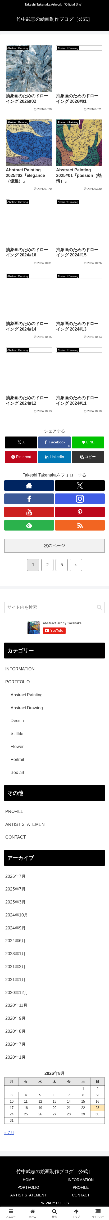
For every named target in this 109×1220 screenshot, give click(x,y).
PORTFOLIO (28, 1187)
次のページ (54, 545)
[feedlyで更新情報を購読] (29, 525)
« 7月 (9, 1132)
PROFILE (14, 811)
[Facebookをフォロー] (29, 498)
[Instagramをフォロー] (80, 498)
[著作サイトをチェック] (29, 485)
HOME (28, 1180)
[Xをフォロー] (80, 485)
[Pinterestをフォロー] (80, 512)
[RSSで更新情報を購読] (80, 525)
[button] (88, 457)
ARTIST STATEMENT (26, 824)
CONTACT (15, 837)
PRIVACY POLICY (54, 1203)
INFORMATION (81, 1180)
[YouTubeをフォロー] (29, 512)
